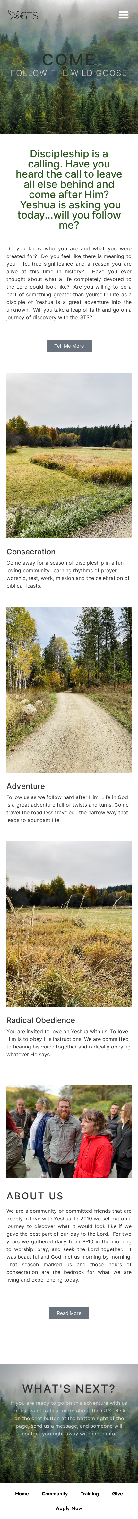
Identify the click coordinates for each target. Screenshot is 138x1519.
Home (22, 1493)
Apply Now (69, 1508)
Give (117, 1493)
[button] (123, 14)
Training (90, 1493)
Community (55, 1493)
